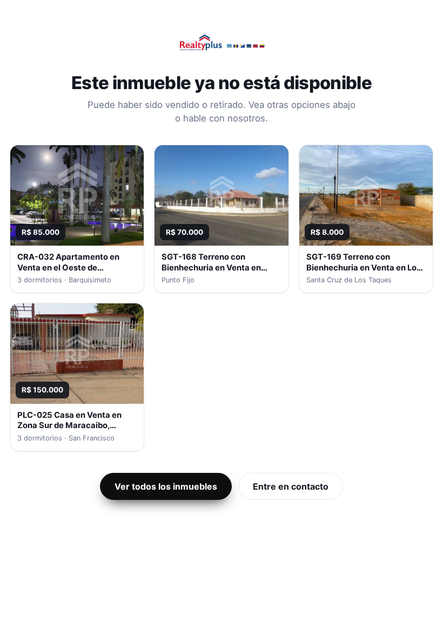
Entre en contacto (290, 486)
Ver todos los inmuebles (166, 486)
